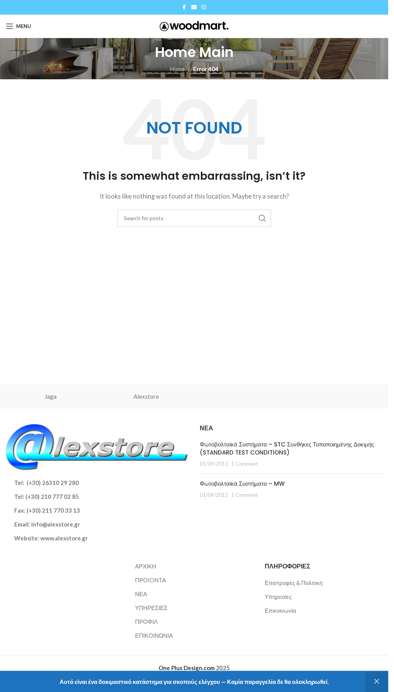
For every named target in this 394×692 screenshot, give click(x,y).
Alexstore (146, 396)
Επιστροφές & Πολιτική (293, 582)
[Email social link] (194, 7)
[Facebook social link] (184, 7)
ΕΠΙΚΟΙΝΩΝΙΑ (154, 635)
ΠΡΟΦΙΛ (146, 621)
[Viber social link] (204, 7)
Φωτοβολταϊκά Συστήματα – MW (242, 484)
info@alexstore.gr (55, 524)
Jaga (51, 396)
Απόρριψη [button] (376, 681)
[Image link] (97, 446)
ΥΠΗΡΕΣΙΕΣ (151, 607)
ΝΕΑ (141, 593)
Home (177, 68)
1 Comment (244, 464)
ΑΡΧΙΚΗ (145, 566)
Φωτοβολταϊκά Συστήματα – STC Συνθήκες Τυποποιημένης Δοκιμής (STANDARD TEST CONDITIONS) (287, 448)
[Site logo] (194, 25)
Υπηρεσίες (278, 596)
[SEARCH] (262, 218)
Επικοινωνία (280, 610)
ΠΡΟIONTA (150, 580)
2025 (194, 667)
